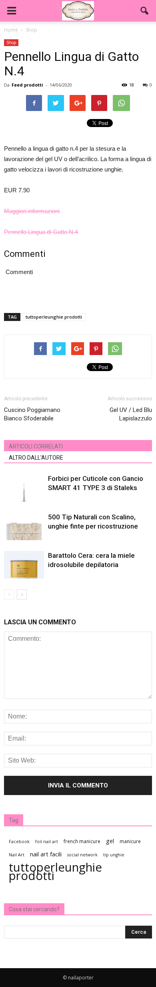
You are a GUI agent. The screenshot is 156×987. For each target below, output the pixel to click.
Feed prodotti (27, 85)
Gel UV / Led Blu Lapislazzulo (131, 414)
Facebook (19, 841)
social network (82, 855)
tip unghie (113, 855)
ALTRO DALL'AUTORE (36, 457)
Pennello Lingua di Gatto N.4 (41, 231)
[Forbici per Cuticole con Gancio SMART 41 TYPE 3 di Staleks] (24, 488)
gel (110, 841)
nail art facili (46, 854)
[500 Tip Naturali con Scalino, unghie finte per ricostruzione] (24, 526)
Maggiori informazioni (32, 211)
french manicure (82, 841)
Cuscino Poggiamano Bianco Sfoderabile (32, 414)
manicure (130, 841)
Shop (11, 42)
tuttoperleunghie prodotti (54, 317)
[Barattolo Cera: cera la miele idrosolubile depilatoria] (24, 565)
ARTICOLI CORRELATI (36, 446)
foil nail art (46, 841)
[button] (145, 11)
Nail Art (16, 855)
